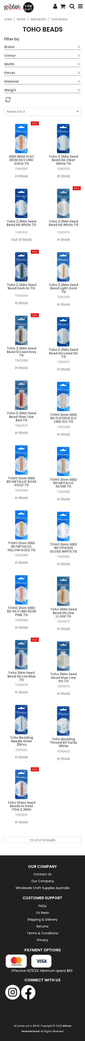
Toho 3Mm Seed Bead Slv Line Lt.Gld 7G (63, 613)
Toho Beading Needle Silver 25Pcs (21, 741)
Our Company (42, 881)
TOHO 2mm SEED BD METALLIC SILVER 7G (63, 483)
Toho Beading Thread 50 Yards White (63, 742)
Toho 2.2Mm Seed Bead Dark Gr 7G (21, 287)
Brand (9, 47)
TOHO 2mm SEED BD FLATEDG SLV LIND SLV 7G (63, 418)
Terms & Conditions (42, 933)
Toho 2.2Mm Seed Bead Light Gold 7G (63, 288)
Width (9, 64)
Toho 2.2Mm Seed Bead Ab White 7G (21, 223)
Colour (10, 55)
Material (11, 81)
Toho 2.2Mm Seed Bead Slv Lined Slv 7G (63, 353)
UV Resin (42, 912)
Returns (42, 926)
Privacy (42, 940)
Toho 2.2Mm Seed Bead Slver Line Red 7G (21, 416)
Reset (42, 99)
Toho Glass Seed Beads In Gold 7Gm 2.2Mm (21, 806)
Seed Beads (38, 19)
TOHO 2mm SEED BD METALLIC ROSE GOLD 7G (21, 482)
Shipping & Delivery (42, 919)
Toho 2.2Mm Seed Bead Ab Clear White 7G (63, 160)
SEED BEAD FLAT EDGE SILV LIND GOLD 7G (21, 160)
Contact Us (42, 874)
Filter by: (11, 39)
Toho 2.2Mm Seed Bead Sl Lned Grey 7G (21, 352)
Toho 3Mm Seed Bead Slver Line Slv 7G (63, 677)
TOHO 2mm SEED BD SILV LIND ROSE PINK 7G (21, 611)
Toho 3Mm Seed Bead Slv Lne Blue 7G (21, 676)
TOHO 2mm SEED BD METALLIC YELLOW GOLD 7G (21, 546)
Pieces (9, 73)
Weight (10, 90)
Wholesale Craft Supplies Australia (43, 888)
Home (8, 19)
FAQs (42, 906)
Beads (21, 19)
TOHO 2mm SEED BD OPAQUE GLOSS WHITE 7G (63, 548)
